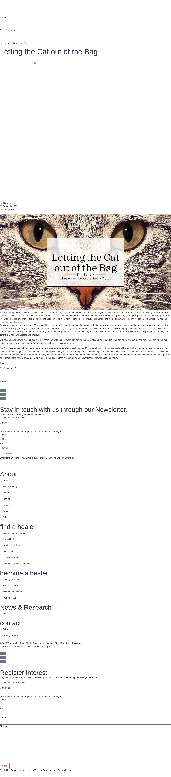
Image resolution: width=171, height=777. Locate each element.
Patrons (6, 499)
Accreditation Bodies (12, 592)
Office (5, 629)
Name (3, 435)
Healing (6, 505)
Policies (6, 517)
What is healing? (11, 486)
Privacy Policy (67, 458)
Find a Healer (9, 539)
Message (4, 726)
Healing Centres (10, 635)
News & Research (8, 30)
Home (3, 17)
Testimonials (9, 551)
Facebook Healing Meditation (17, 564)
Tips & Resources (11, 557)
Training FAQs (9, 598)
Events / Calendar (11, 585)
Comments (5, 688)
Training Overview (11, 579)
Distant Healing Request (14, 533)
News (5, 613)
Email (3, 444)
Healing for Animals (12, 545)
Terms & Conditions (46, 458)
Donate (6, 511)
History (6, 493)
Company (4, 423)
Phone (3, 717)
